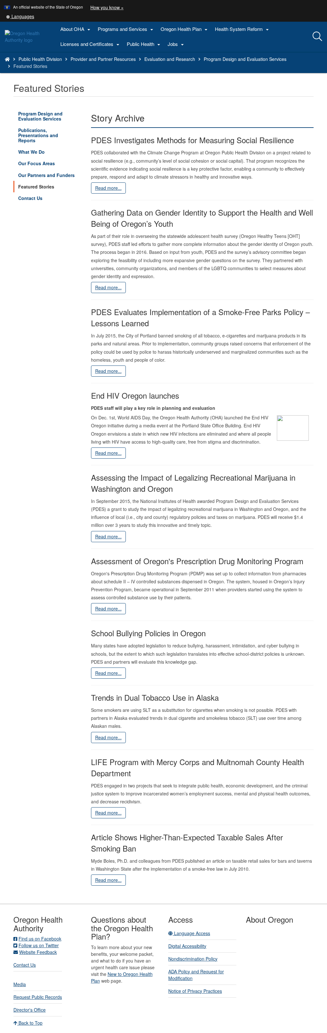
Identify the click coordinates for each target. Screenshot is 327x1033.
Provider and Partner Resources (103, 59)
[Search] (317, 36)
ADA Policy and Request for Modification (196, 974)
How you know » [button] (107, 7)
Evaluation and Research (169, 59)
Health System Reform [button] (242, 29)
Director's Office (29, 1010)
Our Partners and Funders (46, 175)
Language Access (191, 933)
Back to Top (29, 1023)
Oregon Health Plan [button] (185, 29)
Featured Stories (36, 186)
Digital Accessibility (187, 946)
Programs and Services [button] (126, 29)
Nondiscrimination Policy (192, 959)
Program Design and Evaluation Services (245, 59)
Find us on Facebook (40, 938)
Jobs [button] (177, 44)
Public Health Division (40, 59)
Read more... (108, 188)
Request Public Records (37, 997)
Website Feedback (38, 952)
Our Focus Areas (36, 163)
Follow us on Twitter (39, 945)
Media (19, 984)
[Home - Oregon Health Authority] (7, 59)
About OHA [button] (76, 29)
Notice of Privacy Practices (195, 991)
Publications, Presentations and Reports (38, 135)
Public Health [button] (144, 44)
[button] (20, 16)
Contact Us (30, 198)
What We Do (31, 152)
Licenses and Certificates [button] (90, 44)
